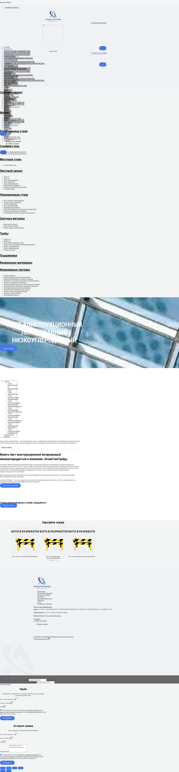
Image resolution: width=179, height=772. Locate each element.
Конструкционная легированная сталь (17, 51)
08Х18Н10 (7, 74)
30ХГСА (6, 107)
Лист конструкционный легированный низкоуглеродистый (14, 403)
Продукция (8, 49)
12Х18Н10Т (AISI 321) (11, 79)
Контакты (7, 127)
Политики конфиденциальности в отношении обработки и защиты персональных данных (20, 755)
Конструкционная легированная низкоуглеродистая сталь (24, 63)
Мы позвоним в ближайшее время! (14, 680)
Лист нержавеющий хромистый (12, 426)
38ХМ (6, 113)
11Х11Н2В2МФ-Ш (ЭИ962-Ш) (14, 102)
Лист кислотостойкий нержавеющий (13, 397)
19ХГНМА (7, 106)
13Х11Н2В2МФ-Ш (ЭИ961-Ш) (14, 104)
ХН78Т (6, 120)
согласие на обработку (34, 712)
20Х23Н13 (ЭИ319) (10, 83)
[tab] (41, 447)
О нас (39, 602)
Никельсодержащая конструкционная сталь (19, 61)
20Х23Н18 (7, 84)
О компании (8, 122)
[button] (8, 348)
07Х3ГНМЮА (8, 99)
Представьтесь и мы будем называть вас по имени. (18, 682)
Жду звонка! (51, 680)
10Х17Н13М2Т (9, 77)
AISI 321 (7, 93)
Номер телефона (5, 703)
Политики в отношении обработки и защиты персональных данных (21, 711)
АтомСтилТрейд (5, 2)
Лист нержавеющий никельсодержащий (14, 410)
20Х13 (6, 86)
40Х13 (6, 90)
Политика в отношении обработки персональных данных (54, 637)
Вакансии (40, 600)
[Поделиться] (15, 768)
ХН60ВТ (6, 118)
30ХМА (6, 109)
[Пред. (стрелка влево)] (3, 770)
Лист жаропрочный (12, 393)
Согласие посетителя (44, 604)
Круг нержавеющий (11, 67)
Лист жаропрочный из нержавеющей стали (12, 387)
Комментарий (4, 751)
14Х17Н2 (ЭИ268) (10, 81)
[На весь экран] (9, 768)
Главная (7, 47)
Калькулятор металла (12, 124)
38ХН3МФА (8, 114)
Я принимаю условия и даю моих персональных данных (23, 712)
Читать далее (6, 447)
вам (11, 680)
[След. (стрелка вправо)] (9, 770)
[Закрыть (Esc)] (20, 768)
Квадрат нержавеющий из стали (15, 68)
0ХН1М (6, 95)
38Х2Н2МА (7, 111)
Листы (7, 382)
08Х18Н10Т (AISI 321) (11, 76)
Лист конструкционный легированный (13, 415)
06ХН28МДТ (8, 72)
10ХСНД (7, 100)
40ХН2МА (7, 116)
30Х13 (6, 88)
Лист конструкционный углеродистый (13, 431)
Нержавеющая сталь (44, 598)
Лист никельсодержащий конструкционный (14, 420)
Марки (6, 70)
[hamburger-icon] (102, 48)
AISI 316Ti (7, 91)
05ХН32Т (7, 97)
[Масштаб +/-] (3, 768)
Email (1, 707)
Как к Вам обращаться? (8, 699)
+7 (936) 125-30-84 (98, 23)
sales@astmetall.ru (54, 616)
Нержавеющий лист (11, 65)
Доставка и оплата (11, 125)
